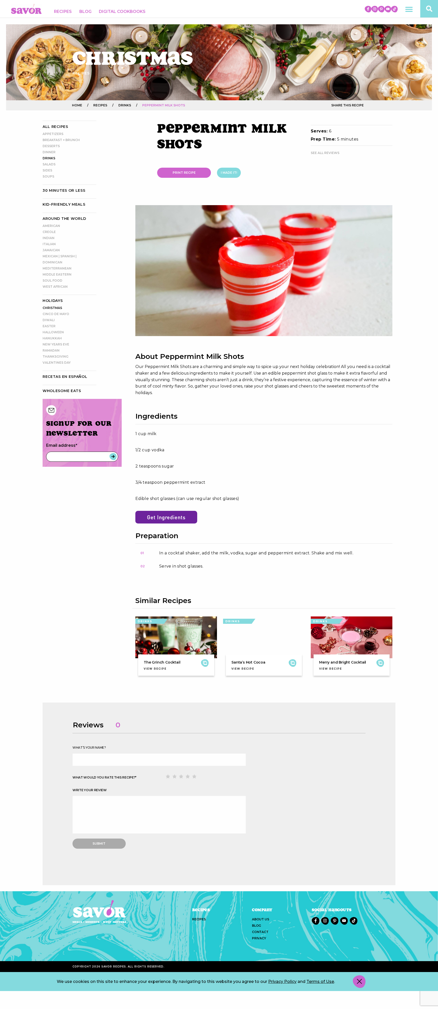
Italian (49, 244)
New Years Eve (56, 344)
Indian (48, 238)
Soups (48, 176)
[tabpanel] (263, 270)
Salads (49, 164)
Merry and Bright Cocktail (342, 662)
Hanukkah (52, 338)
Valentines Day (57, 362)
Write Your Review (89, 790)
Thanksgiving (55, 356)
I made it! (229, 172)
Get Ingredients (166, 517)
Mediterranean (57, 268)
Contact (260, 932)
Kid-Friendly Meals (64, 204)
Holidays (53, 300)
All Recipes (55, 126)
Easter (49, 326)
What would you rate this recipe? (104, 777)
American (51, 226)
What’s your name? (89, 747)
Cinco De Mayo (56, 314)
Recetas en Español (65, 376)
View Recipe (155, 668)
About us (260, 919)
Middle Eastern (57, 274)
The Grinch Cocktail (162, 662)
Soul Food (52, 280)
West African (55, 286)
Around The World (64, 218)
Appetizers (53, 134)
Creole (49, 232)
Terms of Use (320, 981)
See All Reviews (325, 153)
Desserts (51, 146)
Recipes (63, 11)
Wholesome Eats (62, 391)
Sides (47, 170)
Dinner (49, 152)
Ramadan (51, 350)
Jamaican (51, 250)
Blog (85, 11)
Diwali (49, 320)
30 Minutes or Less (64, 190)
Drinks (49, 158)
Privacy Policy (282, 981)
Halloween (53, 332)
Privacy (259, 938)
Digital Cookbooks (122, 11)
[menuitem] (63, 11)
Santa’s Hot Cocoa (248, 662)
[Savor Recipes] (26, 8)
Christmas (52, 308)
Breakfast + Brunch (61, 140)
